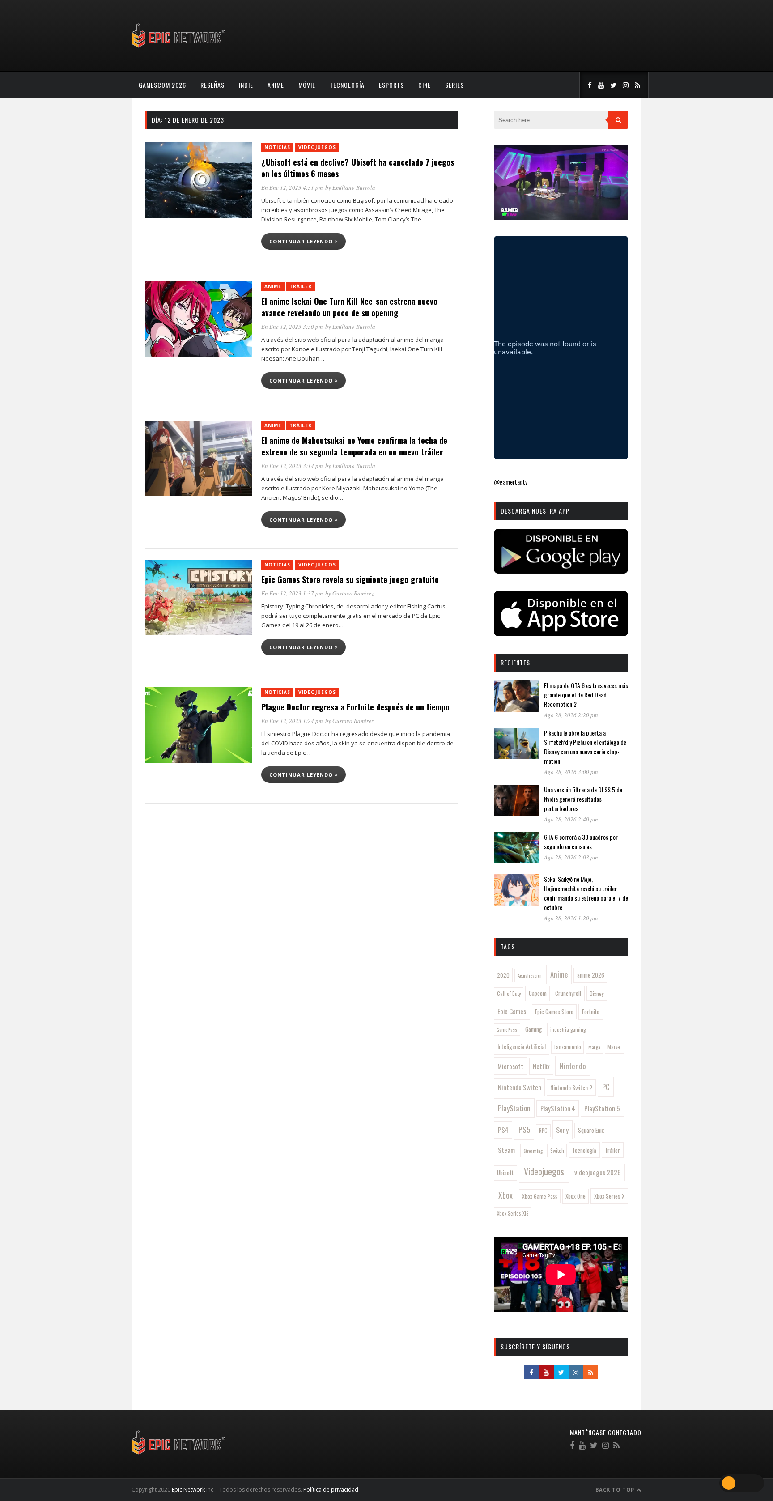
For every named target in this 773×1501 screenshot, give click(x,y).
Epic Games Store (554, 1012)
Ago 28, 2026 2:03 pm (571, 857)
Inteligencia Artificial (521, 1046)
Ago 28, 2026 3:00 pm (571, 772)
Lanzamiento (567, 1046)
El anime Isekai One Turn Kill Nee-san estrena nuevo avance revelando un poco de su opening (349, 307)
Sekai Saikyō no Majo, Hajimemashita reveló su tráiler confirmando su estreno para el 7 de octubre (586, 893)
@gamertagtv (510, 481)
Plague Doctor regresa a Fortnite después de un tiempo (355, 707)
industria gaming (568, 1029)
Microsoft (510, 1066)
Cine (424, 84)
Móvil (306, 84)
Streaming (533, 1150)
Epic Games (511, 1011)
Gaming (533, 1029)
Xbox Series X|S (513, 1213)
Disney (597, 993)
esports (391, 84)
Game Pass (507, 1029)
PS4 (503, 1130)
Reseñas (212, 84)
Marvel (614, 1046)
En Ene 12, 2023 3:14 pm (292, 466)
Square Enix (591, 1130)
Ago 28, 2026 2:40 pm (571, 819)
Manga (594, 1046)
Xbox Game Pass (539, 1196)
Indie (246, 84)
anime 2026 (590, 975)
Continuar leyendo (302, 241)
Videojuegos (317, 147)
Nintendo (573, 1066)
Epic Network (188, 1489)
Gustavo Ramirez (353, 593)
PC (606, 1087)
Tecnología (347, 84)
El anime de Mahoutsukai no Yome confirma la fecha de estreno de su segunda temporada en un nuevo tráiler (354, 446)
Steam (506, 1150)
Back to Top (615, 1489)
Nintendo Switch (519, 1087)
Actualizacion (530, 975)
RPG (543, 1130)
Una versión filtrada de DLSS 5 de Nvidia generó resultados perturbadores (583, 799)
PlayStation (514, 1108)
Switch (557, 1150)
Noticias (277, 147)
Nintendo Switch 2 (571, 1087)
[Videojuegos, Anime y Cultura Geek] (179, 48)
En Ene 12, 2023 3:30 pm (292, 327)
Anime (276, 84)
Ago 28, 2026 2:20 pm (571, 715)
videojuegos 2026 (597, 1172)
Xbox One (575, 1196)
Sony (562, 1129)
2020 (503, 975)
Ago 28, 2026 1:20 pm (571, 918)
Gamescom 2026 (162, 84)
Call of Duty (509, 993)
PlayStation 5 (602, 1108)
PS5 (524, 1129)
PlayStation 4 (557, 1108)
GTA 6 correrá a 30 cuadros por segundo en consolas (581, 841)
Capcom (538, 993)
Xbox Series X (609, 1195)
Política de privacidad (330, 1489)
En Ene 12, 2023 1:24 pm (292, 721)
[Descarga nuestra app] (561, 570)
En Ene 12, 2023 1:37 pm (292, 593)
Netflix (541, 1066)
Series (454, 84)
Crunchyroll (568, 993)
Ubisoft (505, 1173)
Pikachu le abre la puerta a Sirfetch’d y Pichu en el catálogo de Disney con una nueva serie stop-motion (585, 746)
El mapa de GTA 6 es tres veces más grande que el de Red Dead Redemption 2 (586, 694)
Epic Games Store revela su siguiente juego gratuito (350, 579)
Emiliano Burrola (353, 187)
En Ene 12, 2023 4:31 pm (292, 187)
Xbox (505, 1195)
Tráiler (300, 286)
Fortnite (590, 1011)
